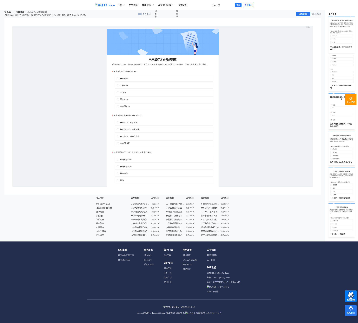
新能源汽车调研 (103, 204)
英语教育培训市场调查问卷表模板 (210, 216)
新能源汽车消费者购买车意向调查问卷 (210, 208)
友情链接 (167, 307)
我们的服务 (212, 255)
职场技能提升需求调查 (175, 235)
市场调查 (100, 227)
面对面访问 (188, 264)
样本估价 (148, 255)
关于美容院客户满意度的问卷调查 (175, 204)
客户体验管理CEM (126, 255)
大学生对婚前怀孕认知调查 (175, 223)
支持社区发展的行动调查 (175, 216)
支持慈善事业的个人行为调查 (175, 227)
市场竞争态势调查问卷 (175, 212)
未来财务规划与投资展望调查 (140, 227)
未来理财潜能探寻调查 (140, 208)
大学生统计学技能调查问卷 (210, 223)
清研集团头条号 (188, 307)
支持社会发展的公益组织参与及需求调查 (175, 220)
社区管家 (100, 223)
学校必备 (100, 220)
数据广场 (168, 277)
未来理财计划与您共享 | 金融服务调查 (140, 220)
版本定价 (182, 5)
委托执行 (148, 260)
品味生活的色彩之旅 (210, 227)
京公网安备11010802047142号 (208, 313)
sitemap (140, 313)
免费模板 (133, 5)
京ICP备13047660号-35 (175, 313)
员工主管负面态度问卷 (210, 235)
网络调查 (187, 255)
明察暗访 (187, 269)
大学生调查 (101, 231)
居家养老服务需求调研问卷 (210, 231)
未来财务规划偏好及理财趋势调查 (140, 231)
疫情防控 (100, 216)
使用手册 (168, 282)
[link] (8, 12)
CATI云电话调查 (190, 260)
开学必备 (100, 212)
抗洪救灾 (100, 235)
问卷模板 (20, 12)
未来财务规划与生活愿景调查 (140, 235)
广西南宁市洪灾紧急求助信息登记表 (210, 220)
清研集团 (176, 307)
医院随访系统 (124, 260)
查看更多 (155, 198)
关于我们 (211, 260)
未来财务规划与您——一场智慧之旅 (140, 223)
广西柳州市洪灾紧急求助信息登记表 (210, 204)
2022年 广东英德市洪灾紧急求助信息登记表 (210, 212)
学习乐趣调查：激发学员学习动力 (175, 231)
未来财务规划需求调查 (140, 204)
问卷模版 (168, 268)
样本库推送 (149, 264)
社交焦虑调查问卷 (104, 208)
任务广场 (168, 273)
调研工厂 (8, 12)
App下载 (216, 5)
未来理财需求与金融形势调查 (140, 216)
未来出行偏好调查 (174, 208)
